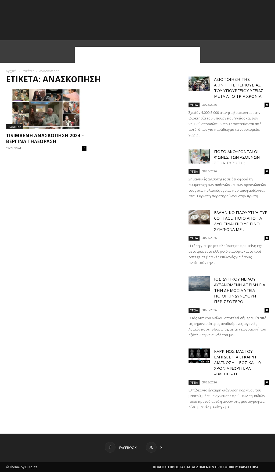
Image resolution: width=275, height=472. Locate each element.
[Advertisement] (137, 55)
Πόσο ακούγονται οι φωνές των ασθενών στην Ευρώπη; (237, 157)
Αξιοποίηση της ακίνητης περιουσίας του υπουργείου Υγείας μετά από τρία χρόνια (238, 88)
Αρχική (11, 71)
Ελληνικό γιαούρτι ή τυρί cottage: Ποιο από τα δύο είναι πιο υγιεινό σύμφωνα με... (241, 221)
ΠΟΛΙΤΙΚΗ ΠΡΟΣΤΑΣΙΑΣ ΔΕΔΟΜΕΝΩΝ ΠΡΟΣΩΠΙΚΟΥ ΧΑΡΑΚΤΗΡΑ (205, 467)
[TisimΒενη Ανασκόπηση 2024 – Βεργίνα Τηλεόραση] (46, 109)
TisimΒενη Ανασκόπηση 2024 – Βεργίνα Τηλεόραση (45, 138)
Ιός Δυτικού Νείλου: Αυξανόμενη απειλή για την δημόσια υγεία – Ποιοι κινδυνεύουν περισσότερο (239, 290)
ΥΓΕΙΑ (194, 105)
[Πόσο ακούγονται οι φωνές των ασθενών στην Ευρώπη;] (199, 156)
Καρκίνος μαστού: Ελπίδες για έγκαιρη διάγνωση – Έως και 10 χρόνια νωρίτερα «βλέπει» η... (237, 362)
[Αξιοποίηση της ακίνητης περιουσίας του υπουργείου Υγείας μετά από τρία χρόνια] (199, 84)
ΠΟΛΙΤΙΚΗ (14, 127)
